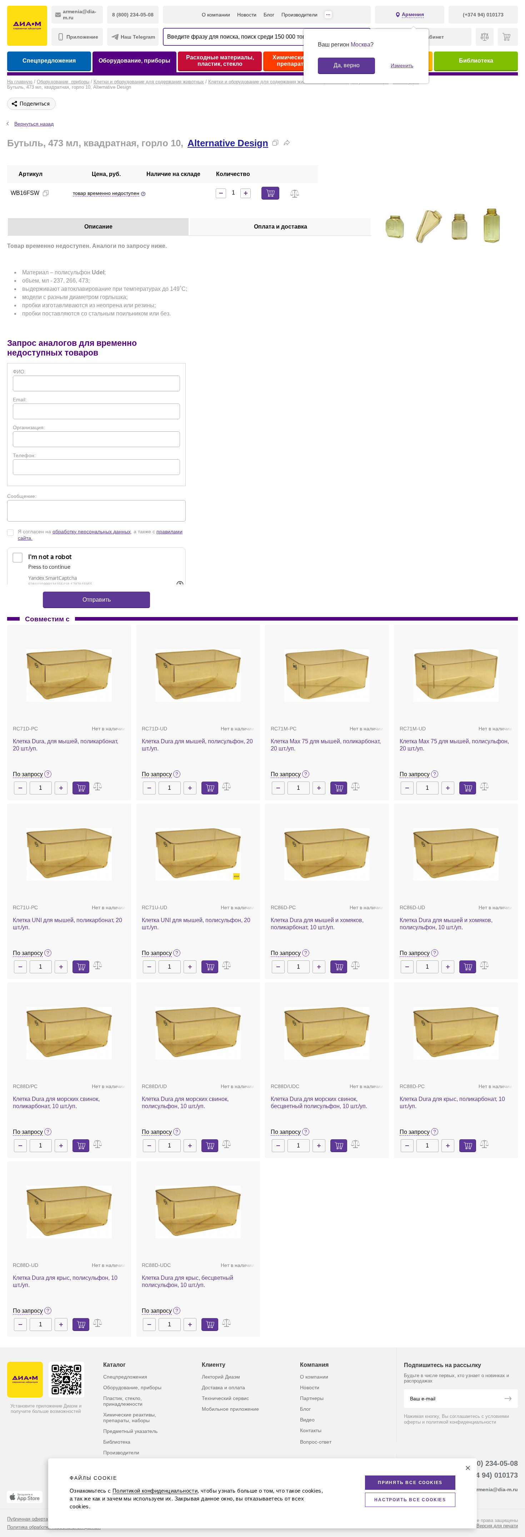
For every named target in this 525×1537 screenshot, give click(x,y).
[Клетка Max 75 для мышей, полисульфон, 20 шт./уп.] (456, 675)
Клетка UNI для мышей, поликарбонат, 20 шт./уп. (67, 923)
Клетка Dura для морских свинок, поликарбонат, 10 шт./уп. (56, 1102)
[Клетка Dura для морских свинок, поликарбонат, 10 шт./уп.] (69, 1033)
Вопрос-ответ (315, 1442)
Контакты (310, 1430)
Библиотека (476, 61)
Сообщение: (21, 496)
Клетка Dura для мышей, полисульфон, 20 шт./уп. (197, 745)
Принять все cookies (410, 1482)
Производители (299, 15)
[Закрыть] (468, 1468)
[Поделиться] (286, 142)
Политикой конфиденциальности (155, 1491)
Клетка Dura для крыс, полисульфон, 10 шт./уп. (65, 1281)
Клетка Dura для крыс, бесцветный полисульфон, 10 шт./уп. (187, 1281)
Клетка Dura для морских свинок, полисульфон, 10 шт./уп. (185, 1102)
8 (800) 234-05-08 (489, 1463)
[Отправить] (508, 1399)
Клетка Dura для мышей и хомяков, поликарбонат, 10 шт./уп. (317, 923)
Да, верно (347, 65)
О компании (216, 15)
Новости (246, 15)
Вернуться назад (34, 124)
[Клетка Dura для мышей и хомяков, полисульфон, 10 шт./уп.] (456, 854)
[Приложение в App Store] (24, 1497)
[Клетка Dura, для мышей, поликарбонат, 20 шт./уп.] (69, 675)
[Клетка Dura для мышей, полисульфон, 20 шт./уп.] (198, 675)
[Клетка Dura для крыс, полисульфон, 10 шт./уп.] (69, 1212)
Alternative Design (228, 143)
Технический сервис (225, 1398)
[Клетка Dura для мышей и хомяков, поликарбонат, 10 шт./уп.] (327, 854)
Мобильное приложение (230, 1409)
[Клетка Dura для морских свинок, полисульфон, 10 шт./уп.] (198, 1033)
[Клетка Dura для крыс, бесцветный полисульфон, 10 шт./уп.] (198, 1212)
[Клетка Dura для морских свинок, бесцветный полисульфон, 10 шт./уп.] (327, 1033)
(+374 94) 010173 (489, 1475)
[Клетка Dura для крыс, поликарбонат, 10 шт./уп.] (456, 1033)
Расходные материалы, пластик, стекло (220, 60)
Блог (269, 15)
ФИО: (19, 372)
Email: (20, 399)
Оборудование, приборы (134, 61)
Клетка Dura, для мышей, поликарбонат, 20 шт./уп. (65, 745)
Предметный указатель (130, 1431)
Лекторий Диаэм (221, 1377)
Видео (307, 1420)
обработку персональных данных (91, 531)
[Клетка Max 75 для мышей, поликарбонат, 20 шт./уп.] (327, 675)
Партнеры (312, 1398)
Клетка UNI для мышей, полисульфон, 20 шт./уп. (196, 923)
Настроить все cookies (410, 1499)
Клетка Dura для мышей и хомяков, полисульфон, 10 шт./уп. (446, 923)
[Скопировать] (275, 142)
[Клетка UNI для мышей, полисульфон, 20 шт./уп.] (198, 854)
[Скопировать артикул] (45, 193)
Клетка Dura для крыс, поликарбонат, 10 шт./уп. (452, 1102)
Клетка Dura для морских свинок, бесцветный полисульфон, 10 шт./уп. (319, 1102)
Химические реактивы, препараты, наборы (129, 1417)
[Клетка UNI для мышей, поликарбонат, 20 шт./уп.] (69, 854)
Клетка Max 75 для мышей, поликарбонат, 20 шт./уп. (326, 745)
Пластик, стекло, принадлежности (122, 1401)
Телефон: (24, 455)
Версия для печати (497, 1525)
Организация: (29, 427)
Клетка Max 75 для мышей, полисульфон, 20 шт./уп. (454, 745)
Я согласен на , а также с (100, 535)
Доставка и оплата (223, 1387)
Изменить (402, 65)
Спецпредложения (49, 61)
